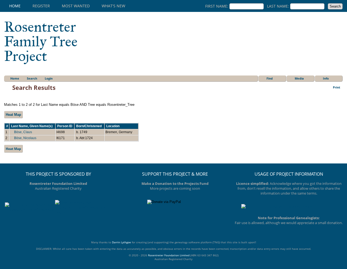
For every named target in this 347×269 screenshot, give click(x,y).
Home (15, 5)
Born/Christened (89, 126)
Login (49, 78)
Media (299, 78)
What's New (113, 5)
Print (336, 87)
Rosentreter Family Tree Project (41, 41)
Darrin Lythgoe (121, 242)
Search (32, 78)
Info (326, 78)
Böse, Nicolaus (25, 138)
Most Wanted (76, 5)
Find (269, 78)
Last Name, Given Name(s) (32, 126)
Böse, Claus (23, 132)
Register (41, 5)
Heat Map (13, 115)
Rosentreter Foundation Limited (168, 255)
